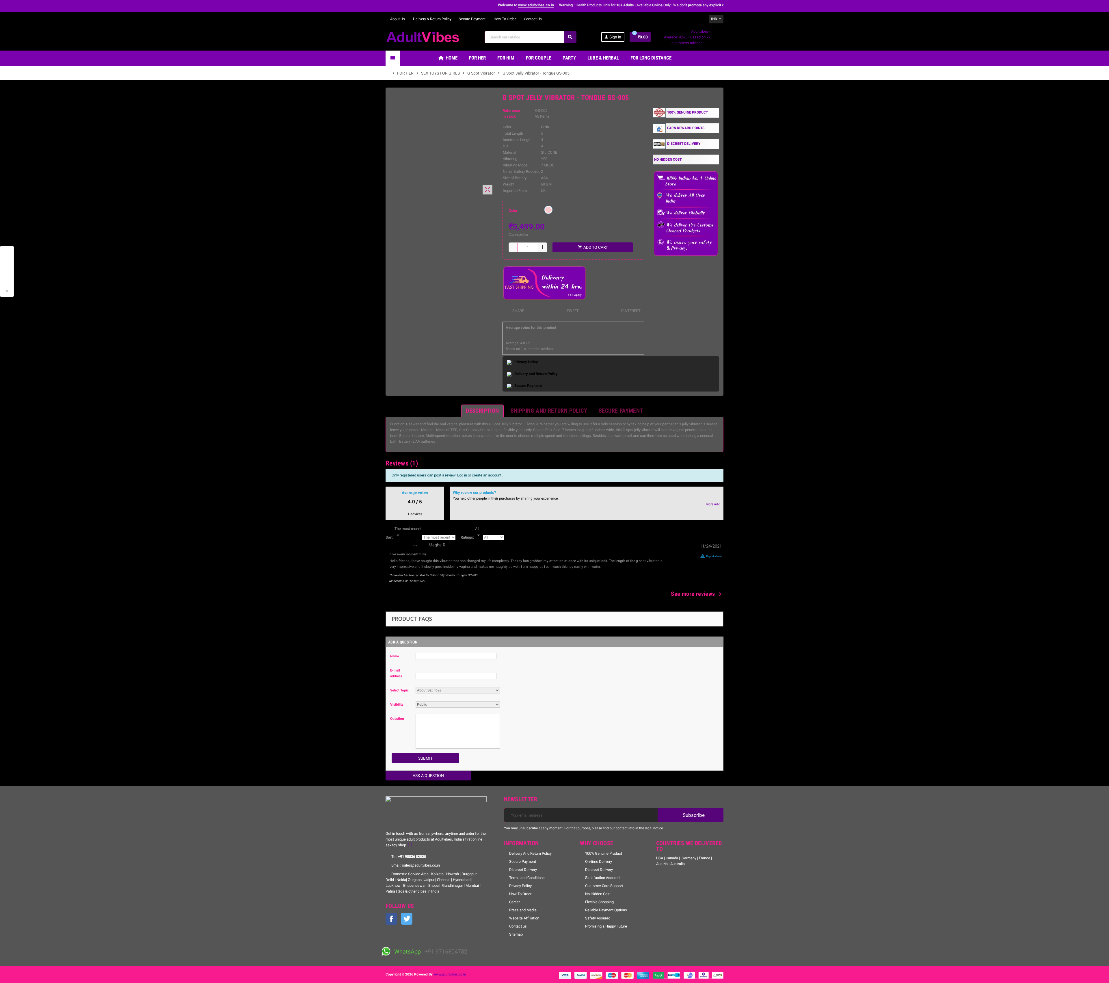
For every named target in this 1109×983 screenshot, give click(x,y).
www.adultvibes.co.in (449, 974)
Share (517, 311)
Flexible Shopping (599, 902)
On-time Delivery (598, 861)
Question (397, 719)
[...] (410, 845)
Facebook (391, 919)
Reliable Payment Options (606, 910)
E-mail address (396, 673)
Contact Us (532, 19)
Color (513, 210)
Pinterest (630, 311)
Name (394, 656)
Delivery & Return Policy (431, 19)
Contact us (518, 926)
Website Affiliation (524, 918)
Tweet (572, 311)
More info (713, 504)
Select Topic (399, 690)
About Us (397, 19)
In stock (509, 116)
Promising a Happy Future (606, 926)
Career (514, 902)
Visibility (396, 704)
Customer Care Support (604, 886)
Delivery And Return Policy (530, 853)
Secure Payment (472, 19)
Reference (511, 110)
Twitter (406, 919)
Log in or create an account (479, 475)
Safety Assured (597, 918)
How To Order (504, 19)
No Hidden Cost (598, 894)
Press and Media (523, 910)
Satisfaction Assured (602, 878)
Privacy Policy (520, 886)
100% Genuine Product (603, 853)
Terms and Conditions (527, 878)
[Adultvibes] (423, 36)
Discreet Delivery (523, 869)
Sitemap (516, 934)
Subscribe (693, 815)
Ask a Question (428, 775)
